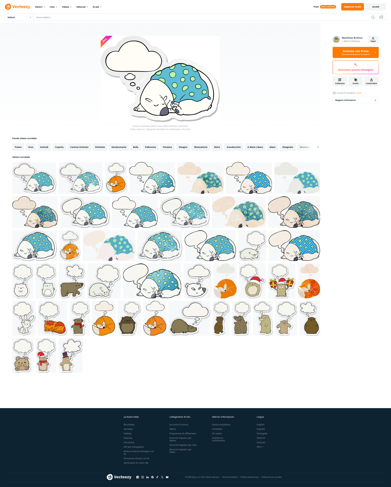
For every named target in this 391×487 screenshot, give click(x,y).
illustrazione (200, 147)
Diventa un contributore (218, 439)
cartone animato (79, 147)
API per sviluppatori (134, 446)
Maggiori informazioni (345, 100)
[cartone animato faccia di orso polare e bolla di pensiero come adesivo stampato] (197, 280)
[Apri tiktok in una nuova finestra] (157, 477)
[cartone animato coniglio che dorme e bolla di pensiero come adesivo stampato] (24, 318)
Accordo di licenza (178, 424)
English (260, 424)
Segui (373, 41)
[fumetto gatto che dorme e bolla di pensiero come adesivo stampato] (52, 318)
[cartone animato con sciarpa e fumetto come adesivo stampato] (80, 318)
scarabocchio (234, 147)
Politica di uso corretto (271, 477)
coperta (59, 147)
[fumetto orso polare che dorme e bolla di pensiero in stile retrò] (297, 178)
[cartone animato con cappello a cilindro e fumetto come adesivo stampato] (71, 355)
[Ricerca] (373, 17)
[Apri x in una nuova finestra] (162, 477)
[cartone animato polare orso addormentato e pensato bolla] (135, 212)
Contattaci (217, 429)
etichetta (100, 147)
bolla (135, 147)
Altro (259, 446)
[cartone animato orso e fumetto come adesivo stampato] (72, 280)
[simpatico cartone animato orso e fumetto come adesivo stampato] (263, 318)
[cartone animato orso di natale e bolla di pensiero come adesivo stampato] (281, 280)
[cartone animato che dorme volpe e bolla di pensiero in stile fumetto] (103, 318)
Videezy (128, 433)
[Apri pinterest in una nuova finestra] (152, 477)
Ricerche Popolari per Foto (182, 444)
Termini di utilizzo (230, 477)
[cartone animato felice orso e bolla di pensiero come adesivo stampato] (241, 318)
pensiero (167, 147)
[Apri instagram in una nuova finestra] (142, 477)
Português (262, 433)
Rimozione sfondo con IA (136, 458)
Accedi (375, 6)
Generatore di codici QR (136, 462)
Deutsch (261, 437)
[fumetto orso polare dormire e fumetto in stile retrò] (109, 245)
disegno (183, 147)
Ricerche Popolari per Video (180, 450)
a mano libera (255, 147)
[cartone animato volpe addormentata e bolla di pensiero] (154, 318)
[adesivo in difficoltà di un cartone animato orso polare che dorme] (160, 245)
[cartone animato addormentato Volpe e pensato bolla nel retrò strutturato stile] (309, 280)
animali (44, 147)
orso (30, 147)
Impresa (128, 437)
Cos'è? (358, 93)
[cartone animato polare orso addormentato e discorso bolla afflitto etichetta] (185, 212)
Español (261, 429)
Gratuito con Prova (356, 52)
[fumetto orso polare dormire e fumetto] (210, 245)
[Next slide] (315, 147)
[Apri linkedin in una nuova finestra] (147, 477)
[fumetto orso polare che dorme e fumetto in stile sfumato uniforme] (152, 280)
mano (273, 147)
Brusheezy (129, 424)
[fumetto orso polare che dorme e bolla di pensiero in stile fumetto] (249, 178)
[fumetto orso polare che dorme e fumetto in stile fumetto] (294, 245)
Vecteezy (128, 429)
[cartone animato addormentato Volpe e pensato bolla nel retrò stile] (225, 280)
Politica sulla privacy (249, 477)
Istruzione (129, 442)
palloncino (150, 147)
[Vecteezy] (17, 7)
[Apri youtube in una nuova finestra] (167, 477)
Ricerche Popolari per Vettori (180, 439)
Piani (316, 6)
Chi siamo (217, 433)
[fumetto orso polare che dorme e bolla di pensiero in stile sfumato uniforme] (152, 178)
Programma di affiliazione (182, 433)
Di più (96, 6)
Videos (65, 6)
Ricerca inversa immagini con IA (139, 452)
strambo (304, 147)
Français (261, 442)
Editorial (81, 6)
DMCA (172, 429)
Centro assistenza (221, 424)
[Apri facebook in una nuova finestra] (137, 477)
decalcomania (119, 147)
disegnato (287, 147)
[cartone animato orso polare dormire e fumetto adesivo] (85, 212)
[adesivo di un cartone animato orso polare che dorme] (34, 245)
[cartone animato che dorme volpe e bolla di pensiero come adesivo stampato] (116, 178)
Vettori (38, 6)
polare (18, 147)
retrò (217, 147)
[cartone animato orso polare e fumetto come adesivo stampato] (252, 245)
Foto (52, 6)
